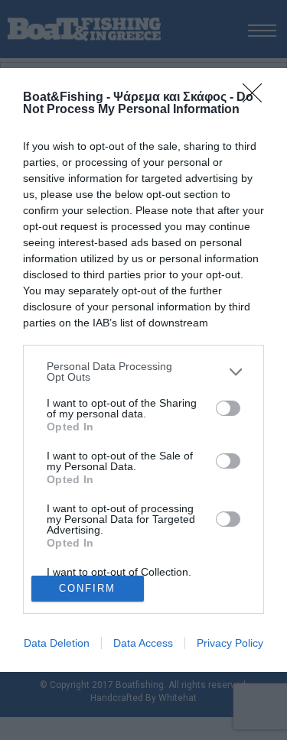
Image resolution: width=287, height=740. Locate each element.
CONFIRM (87, 588)
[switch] (228, 408)
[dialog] (143, 369)
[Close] (257, 97)
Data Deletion (57, 643)
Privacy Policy (230, 643)
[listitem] (143, 371)
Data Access (143, 643)
